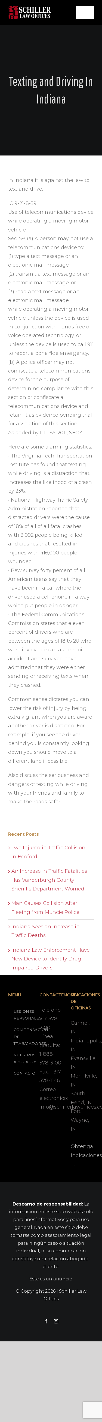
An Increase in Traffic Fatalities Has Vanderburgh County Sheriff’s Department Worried (49, 880)
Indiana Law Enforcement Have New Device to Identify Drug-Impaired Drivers (50, 959)
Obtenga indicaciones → (86, 1155)
